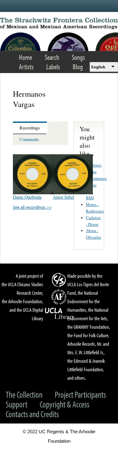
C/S (60, 279)
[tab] (30, 127)
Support (16, 404)
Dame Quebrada (27, 197)
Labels (53, 66)
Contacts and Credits (32, 413)
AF (60, 297)
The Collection (24, 394)
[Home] (59, 23)
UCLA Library (60, 313)
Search (52, 57)
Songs (78, 57)
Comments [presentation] (29, 139)
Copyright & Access (64, 404)
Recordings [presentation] (30, 128)
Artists (26, 66)
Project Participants (80, 394)
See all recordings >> (32, 207)
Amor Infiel (63, 197)
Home (25, 57)
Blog (78, 66)
